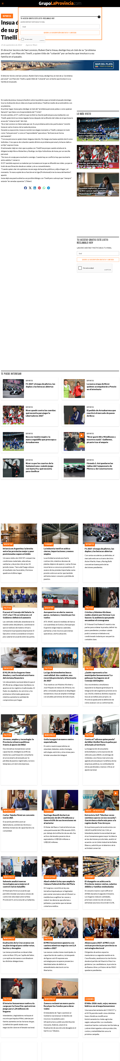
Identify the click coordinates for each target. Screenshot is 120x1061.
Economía (49, 544)
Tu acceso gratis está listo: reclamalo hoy (93, 241)
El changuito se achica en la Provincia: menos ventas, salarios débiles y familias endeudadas (101, 884)
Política (7, 608)
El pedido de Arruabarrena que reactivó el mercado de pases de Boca (101, 413)
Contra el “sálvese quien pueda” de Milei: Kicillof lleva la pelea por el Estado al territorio (101, 742)
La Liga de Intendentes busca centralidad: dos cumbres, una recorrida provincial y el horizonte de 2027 (60, 676)
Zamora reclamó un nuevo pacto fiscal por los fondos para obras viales (59, 1006)
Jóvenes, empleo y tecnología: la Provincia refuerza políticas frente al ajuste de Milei (18, 742)
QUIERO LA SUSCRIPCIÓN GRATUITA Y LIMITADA (98, 259)
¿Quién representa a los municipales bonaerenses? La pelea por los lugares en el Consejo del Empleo (98, 676)
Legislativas (50, 877)
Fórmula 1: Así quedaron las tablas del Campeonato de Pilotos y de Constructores (100, 466)
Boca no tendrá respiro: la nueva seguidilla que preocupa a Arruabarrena (41, 439)
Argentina (8, 544)
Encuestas (8, 668)
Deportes (7, 16)
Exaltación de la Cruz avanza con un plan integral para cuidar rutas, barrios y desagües (19, 945)
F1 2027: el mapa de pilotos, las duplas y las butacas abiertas (40, 385)
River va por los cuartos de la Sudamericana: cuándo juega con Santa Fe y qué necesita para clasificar (39, 467)
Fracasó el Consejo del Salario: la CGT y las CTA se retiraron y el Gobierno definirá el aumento (18, 615)
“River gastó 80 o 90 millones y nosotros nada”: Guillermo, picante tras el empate (101, 439)
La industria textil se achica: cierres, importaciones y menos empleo (59, 551)
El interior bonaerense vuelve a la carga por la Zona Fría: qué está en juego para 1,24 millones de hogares (19, 1007)
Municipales (50, 735)
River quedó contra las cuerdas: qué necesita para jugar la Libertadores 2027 (41, 413)
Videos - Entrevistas (95, 810)
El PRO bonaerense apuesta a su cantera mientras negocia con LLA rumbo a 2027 (60, 945)
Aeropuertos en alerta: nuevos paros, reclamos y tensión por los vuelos (59, 615)
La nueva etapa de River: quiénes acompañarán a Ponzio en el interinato (101, 387)
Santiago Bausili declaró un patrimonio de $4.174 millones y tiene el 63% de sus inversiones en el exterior (60, 819)
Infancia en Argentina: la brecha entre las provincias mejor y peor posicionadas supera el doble (18, 551)
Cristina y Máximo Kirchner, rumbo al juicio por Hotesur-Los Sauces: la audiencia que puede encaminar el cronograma (100, 616)
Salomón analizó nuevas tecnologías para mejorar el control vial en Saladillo (16, 884)
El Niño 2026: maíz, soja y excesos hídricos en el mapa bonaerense (100, 1004)
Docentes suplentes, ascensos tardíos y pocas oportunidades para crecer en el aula (92, 190)
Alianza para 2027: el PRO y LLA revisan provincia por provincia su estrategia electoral (101, 945)
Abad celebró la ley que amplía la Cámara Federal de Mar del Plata (59, 882)
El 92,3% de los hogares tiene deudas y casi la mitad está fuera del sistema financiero (18, 675)
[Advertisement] (48, 88)
